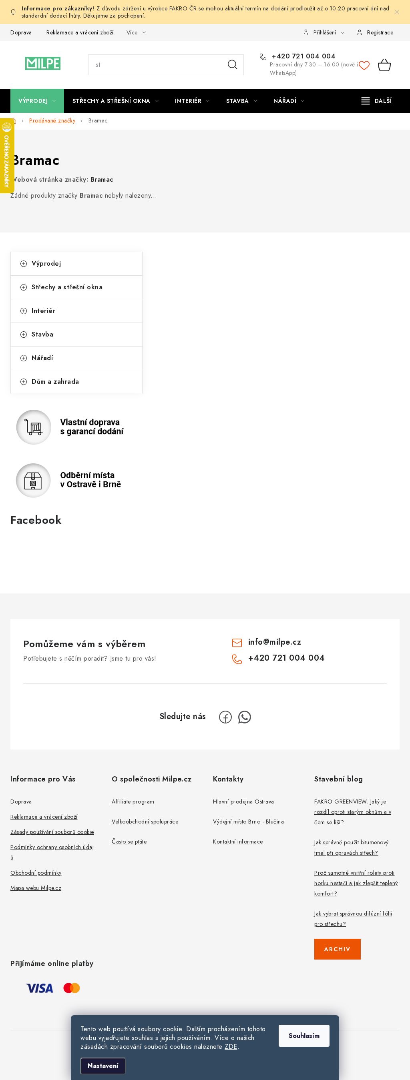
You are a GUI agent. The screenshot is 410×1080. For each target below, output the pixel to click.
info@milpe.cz (274, 642)
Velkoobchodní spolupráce (145, 822)
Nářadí (42, 358)
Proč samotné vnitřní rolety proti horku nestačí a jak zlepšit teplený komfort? (356, 883)
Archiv (337, 949)
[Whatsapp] (244, 717)
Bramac (101, 179)
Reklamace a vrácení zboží (80, 32)
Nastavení (103, 1065)
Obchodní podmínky (36, 873)
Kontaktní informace (238, 842)
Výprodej (46, 263)
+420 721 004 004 (303, 56)
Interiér (43, 310)
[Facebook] (225, 717)
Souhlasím (304, 1035)
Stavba (42, 334)
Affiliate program (133, 801)
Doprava (21, 32)
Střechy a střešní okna (67, 287)
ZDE (231, 1046)
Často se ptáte (129, 842)
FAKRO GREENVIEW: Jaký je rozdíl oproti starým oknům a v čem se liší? (352, 811)
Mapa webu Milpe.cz (35, 888)
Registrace (380, 32)
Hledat (232, 64)
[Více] (377, 101)
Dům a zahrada (55, 381)
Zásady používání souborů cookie (52, 832)
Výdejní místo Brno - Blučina (248, 822)
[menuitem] (37, 101)
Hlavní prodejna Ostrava (243, 801)
